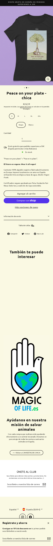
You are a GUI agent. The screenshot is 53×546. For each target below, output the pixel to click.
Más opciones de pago (26, 207)
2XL (39, 116)
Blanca (31, 125)
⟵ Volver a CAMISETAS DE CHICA (26, 452)
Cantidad (7, 133)
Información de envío (12, 216)
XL (31, 116)
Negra (21, 125)
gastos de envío (25, 107)
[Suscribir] (49, 538)
